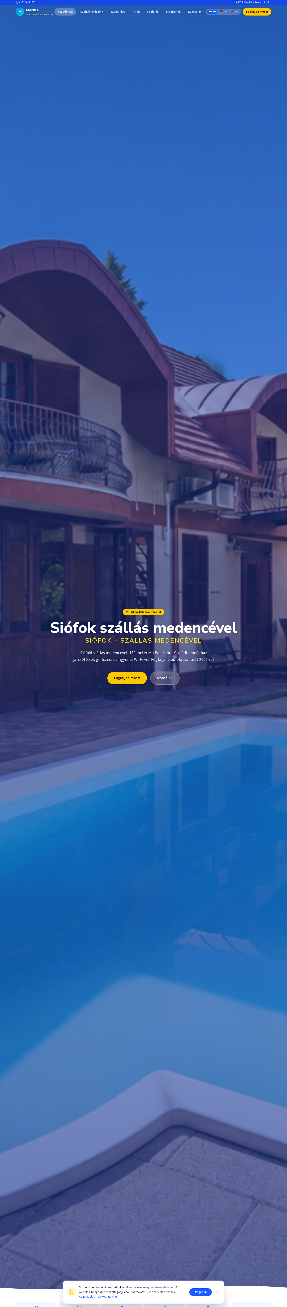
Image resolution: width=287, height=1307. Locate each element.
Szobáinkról (118, 12)
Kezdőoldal (65, 12)
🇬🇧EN (234, 11)
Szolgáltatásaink (91, 12)
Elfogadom (201, 1292)
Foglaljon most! (257, 12)
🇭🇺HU (212, 11)
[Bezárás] (216, 1292)
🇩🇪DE (223, 11)
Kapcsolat (194, 12)
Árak (137, 12)
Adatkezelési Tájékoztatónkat (98, 1297)
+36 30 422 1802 (27, 2)
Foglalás (152, 12)
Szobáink (165, 678)
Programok (173, 12)
